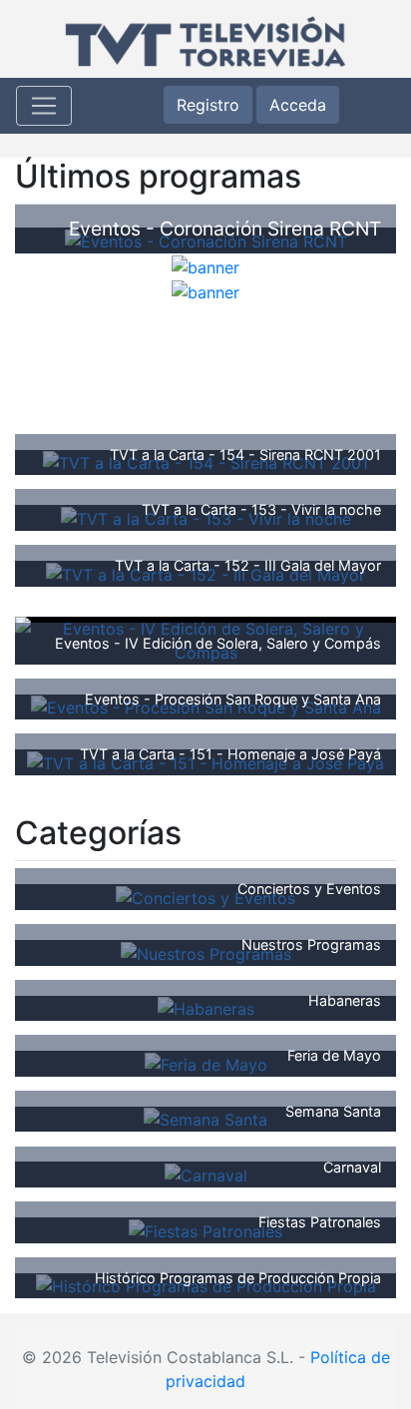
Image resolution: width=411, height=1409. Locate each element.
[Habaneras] (206, 1008)
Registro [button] (208, 105)
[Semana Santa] (205, 1119)
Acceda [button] (297, 105)
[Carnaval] (206, 1173)
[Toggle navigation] (44, 106)
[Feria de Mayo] (206, 1063)
